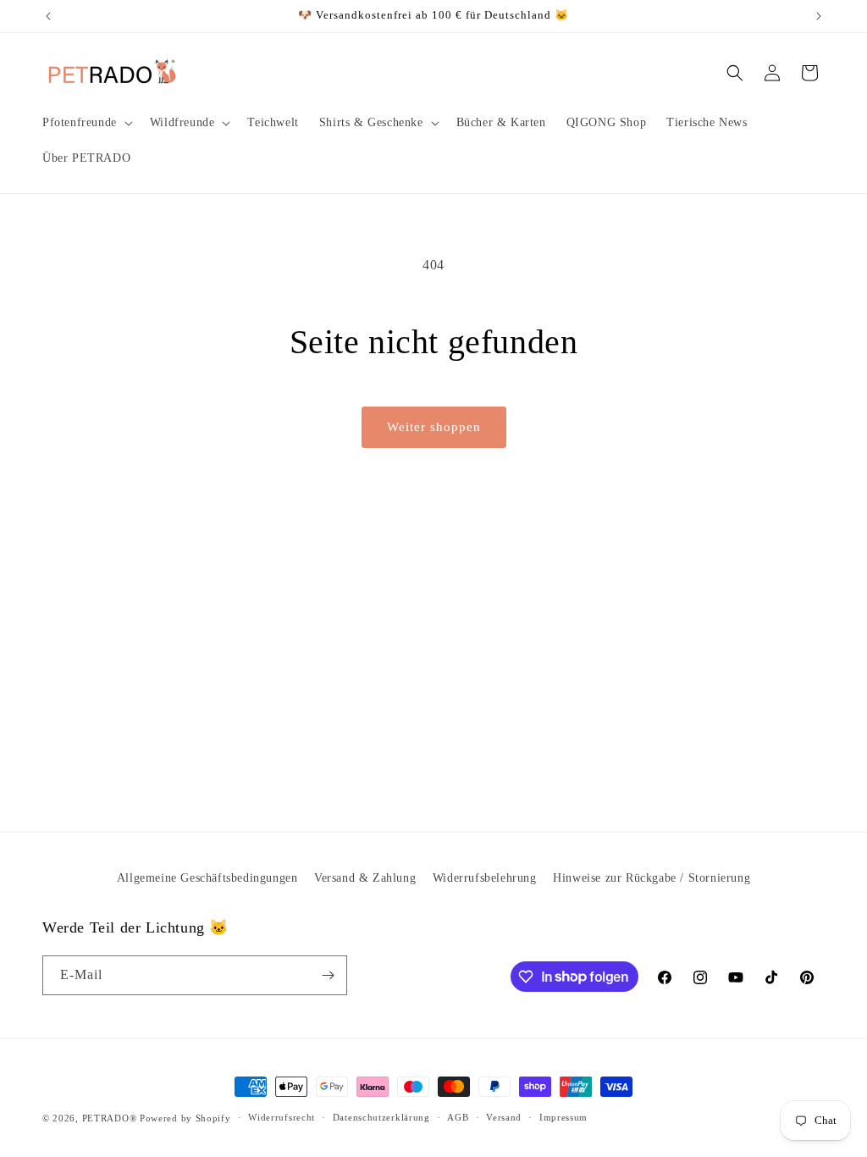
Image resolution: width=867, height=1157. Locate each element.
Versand (504, 1117)
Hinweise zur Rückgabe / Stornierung (651, 878)
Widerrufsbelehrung (485, 878)
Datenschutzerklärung (381, 1117)
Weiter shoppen (434, 427)
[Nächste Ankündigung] (818, 16)
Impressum (563, 1117)
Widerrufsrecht (281, 1117)
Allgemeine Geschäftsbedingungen (207, 878)
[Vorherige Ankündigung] (48, 16)
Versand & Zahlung (365, 878)
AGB (457, 1117)
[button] (86, 123)
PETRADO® (109, 1118)
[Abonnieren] (327, 975)
